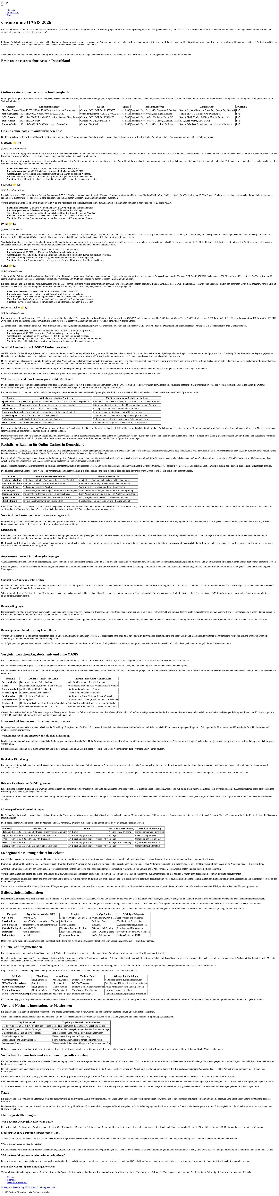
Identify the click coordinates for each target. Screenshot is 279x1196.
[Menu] (2, 5)
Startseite (11, 10)
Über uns (11, 1180)
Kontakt (10, 1177)
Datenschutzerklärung (17, 1182)
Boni (9, 15)
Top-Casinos (13, 12)
